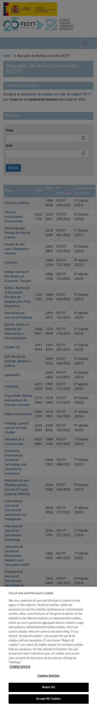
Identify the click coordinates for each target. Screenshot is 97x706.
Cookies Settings (48, 675)
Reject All (48, 687)
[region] (48, 646)
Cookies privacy (20, 667)
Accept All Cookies (48, 698)
